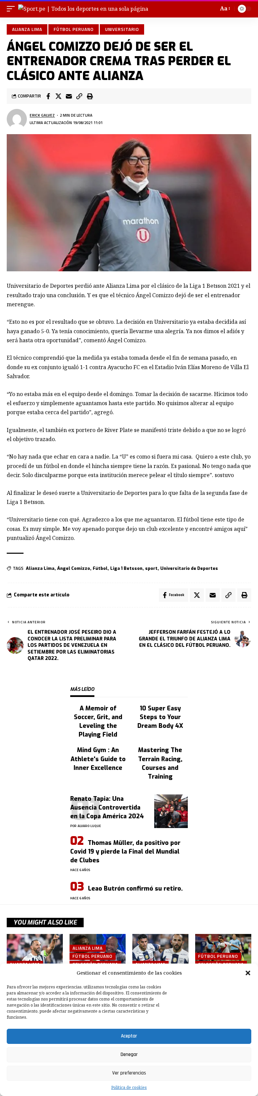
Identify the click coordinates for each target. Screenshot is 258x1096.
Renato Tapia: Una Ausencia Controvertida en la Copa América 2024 (107, 807)
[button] (248, 973)
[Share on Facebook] (48, 96)
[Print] (89, 96)
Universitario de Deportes (189, 568)
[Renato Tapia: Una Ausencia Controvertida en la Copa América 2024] (171, 811)
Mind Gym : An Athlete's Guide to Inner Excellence (98, 759)
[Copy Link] (79, 96)
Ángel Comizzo (73, 568)
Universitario (122, 29)
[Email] (69, 96)
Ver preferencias (129, 1073)
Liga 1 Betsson (126, 568)
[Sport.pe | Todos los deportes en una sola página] (83, 8)
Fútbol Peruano (74, 29)
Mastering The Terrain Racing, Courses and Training (160, 763)
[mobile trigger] (12, 8)
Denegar (129, 1054)
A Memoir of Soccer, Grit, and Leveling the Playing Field (98, 721)
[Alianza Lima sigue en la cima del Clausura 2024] (35, 951)
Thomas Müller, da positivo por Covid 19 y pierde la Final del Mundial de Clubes (125, 851)
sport (151, 568)
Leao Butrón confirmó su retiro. (135, 889)
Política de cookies (129, 1087)
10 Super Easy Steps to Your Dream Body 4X (160, 717)
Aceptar (129, 1036)
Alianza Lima (27, 29)
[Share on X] (58, 96)
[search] (212, 9)
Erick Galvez (42, 115)
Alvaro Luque (89, 825)
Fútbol (100, 568)
